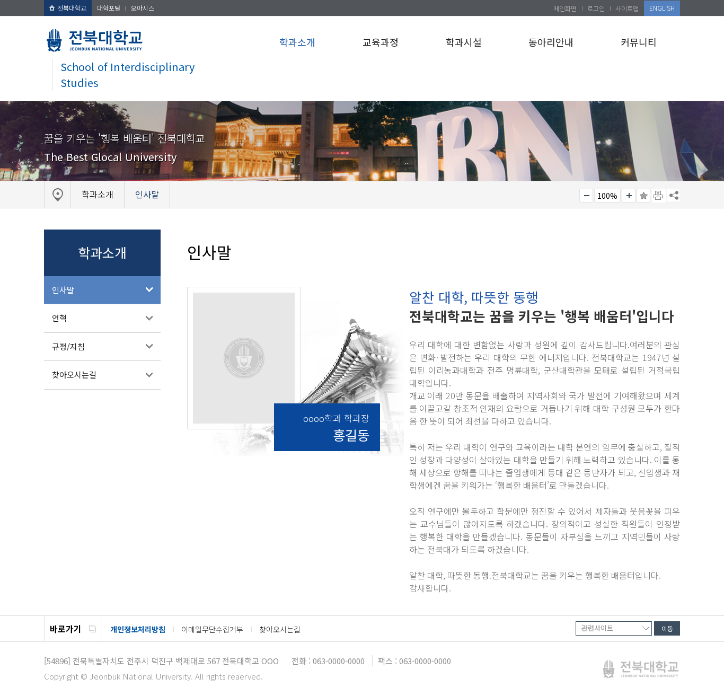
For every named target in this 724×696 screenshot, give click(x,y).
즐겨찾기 (643, 195)
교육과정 (381, 42)
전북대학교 (71, 7)
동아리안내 (550, 42)
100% (607, 195)
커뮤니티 (639, 42)
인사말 (63, 289)
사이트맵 (627, 8)
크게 (628, 195)
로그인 (596, 8)
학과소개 (297, 42)
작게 (586, 195)
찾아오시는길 (74, 374)
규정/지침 (68, 346)
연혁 (59, 317)
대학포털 (108, 7)
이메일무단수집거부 (212, 629)
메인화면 (565, 8)
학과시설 (464, 42)
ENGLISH (662, 7)
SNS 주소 (673, 195)
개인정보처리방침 (137, 629)
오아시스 (142, 7)
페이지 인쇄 (659, 195)
